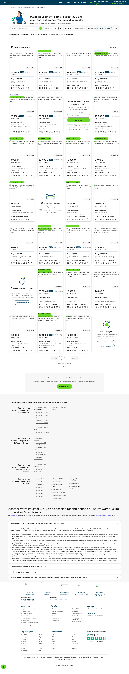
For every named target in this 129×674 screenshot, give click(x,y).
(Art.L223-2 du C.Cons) (81, 129)
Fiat (40, 634)
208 (53, 634)
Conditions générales (31, 657)
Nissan (25, 650)
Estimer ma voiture (107, 346)
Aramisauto (13, 7)
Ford (40, 641)
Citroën (25, 639)
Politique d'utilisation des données (65, 657)
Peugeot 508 (57, 482)
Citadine (54, 609)
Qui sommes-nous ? (29, 609)
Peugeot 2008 (40, 479)
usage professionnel (48, 544)
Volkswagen (26, 646)
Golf (73, 639)
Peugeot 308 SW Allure (42, 412)
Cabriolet (75, 611)
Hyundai (41, 637)
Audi (24, 648)
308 (53, 639)
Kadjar (74, 641)
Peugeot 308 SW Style (42, 432)
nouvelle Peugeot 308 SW (103, 515)
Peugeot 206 (57, 498)
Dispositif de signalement (65, 659)
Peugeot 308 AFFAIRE (59, 495)
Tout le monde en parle (29, 618)
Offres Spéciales (77, 613)
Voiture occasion (23, 7)
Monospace (55, 618)
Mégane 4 (75, 643)
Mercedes (42, 646)
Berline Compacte (57, 611)
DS (40, 650)
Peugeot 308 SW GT (42, 420)
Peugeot (25, 637)
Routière (54, 613)
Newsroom (26, 620)
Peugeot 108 (39, 496)
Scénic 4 (74, 646)
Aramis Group (27, 625)
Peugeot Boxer (75, 483)
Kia (40, 639)
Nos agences (26, 611)
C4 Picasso (55, 646)
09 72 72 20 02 (27, 600)
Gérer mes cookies (85, 657)
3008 (53, 641)
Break (54, 616)
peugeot (31, 7)
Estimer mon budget (22, 302)
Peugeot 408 (39, 493)
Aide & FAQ (26, 616)
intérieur (79, 530)
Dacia (24, 643)
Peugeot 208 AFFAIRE (59, 492)
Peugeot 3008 (40, 484)
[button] (56, 28)
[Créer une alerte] (3, 667)
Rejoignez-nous (27, 613)
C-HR (73, 634)
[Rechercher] (40, 28)
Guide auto (75, 616)
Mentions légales (46, 657)
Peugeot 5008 (40, 490)
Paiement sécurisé (99, 657)
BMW (40, 643)
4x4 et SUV (75, 609)
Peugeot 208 (39, 482)
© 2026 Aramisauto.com (64, 665)
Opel (24, 641)
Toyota (41, 648)
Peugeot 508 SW (58, 479)
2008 (53, 637)
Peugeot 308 (39, 487)
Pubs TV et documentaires (31, 622)
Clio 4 (73, 637)
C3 (53, 643)
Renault (25, 634)
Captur (54, 648)
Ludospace (55, 620)
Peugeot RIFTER (57, 489)
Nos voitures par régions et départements (77, 619)
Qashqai (74, 648)
